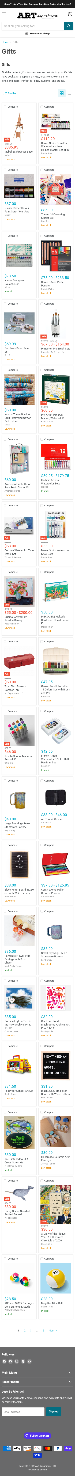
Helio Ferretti (11, 896)
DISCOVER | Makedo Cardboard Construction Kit (55, 620)
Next (52, 1330)
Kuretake (45, 696)
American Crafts (12, 491)
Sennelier (45, 766)
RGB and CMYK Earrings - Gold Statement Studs (19, 1305)
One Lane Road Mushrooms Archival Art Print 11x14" (55, 1025)
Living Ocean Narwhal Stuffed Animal (17, 1213)
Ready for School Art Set (19, 1090)
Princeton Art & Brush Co (52, 352)
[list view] (69, 93)
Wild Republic (11, 1218)
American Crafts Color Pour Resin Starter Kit (18, 486)
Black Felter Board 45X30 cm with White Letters (19, 891)
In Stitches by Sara (13, 1166)
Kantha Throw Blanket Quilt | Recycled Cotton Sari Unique (18, 418)
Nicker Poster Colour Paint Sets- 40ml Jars (17, 210)
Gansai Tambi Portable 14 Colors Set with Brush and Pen (55, 690)
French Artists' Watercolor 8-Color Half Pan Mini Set (55, 759)
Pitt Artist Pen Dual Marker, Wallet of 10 (52, 416)
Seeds (7, 425)
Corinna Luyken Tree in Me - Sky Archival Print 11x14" (18, 1025)
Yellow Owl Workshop (15, 1310)
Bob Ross (9, 355)
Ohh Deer (45, 221)
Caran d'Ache (47, 289)
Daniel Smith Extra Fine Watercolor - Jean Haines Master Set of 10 (55, 147)
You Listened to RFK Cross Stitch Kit (16, 1161)
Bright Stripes (11, 1094)
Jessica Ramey (12, 624)
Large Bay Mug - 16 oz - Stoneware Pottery (18, 825)
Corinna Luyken (12, 1031)
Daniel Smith (47, 153)
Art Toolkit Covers (51, 819)
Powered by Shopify (37, 1469)
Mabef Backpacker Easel (19, 151)
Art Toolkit (46, 822)
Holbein (44, 487)
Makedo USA (47, 627)
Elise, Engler (46, 1244)
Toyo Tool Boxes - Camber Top (15, 688)
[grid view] (62, 93)
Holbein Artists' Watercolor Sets (50, 482)
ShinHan (9, 763)
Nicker (7, 215)
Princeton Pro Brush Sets (55, 348)
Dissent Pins (47, 1307)
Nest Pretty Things (13, 966)
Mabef (7, 155)
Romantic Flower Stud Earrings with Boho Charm (17, 959)
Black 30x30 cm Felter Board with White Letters (55, 1092)
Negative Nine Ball (52, 1303)
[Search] (68, 26)
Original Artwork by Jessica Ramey (16, 618)
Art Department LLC (14, 693)
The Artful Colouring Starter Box (53, 216)
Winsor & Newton (13, 557)
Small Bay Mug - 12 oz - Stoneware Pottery (54, 954)
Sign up (53, 1411)
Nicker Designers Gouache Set (15, 282)
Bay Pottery (10, 830)
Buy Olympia (47, 1031)
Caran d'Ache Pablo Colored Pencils (52, 891)
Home (5, 42)
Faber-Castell (47, 421)
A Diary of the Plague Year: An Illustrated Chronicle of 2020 (53, 1237)
